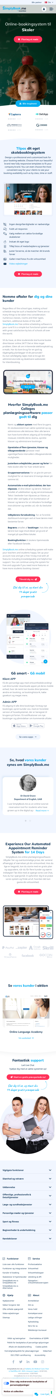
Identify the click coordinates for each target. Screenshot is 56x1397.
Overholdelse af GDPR (39, 1338)
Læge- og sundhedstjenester (17, 1204)
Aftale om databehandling (20, 1346)
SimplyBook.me (10, 324)
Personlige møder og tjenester (18, 1213)
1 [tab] (25, 821)
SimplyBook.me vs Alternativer (10, 1287)
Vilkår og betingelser (16, 1338)
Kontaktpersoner (35, 1313)
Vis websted (24, 1038)
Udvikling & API (34, 1277)
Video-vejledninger (18, 263)
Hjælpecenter (8, 1300)
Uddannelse (9, 1187)
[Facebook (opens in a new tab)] (13, 1362)
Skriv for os (33, 1326)
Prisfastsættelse (35, 1264)
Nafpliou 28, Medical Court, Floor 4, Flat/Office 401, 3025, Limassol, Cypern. (29, 1370)
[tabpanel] (28, 796)
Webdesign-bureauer (37, 1330)
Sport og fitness (11, 1221)
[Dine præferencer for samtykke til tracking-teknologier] (51, 1392)
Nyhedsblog (33, 1321)
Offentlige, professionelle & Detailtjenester (17, 1196)
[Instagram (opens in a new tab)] (42, 1362)
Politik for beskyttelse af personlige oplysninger (28, 1342)
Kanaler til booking (11, 1272)
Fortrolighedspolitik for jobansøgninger (22, 1351)
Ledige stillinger (35, 1317)
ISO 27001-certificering (21, 1355)
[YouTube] (35, 1362)
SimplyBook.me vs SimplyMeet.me (10, 1281)
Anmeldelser (33, 1300)
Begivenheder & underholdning (19, 1230)
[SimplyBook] (14, 9)
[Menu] (51, 9)
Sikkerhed (47, 1351)
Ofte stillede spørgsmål (13, 1309)
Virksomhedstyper (36, 1272)
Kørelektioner (10, 1238)
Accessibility (40, 1355)
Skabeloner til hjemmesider (15, 1277)
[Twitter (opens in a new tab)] (21, 1362)
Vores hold (32, 1309)
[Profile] (44, 9)
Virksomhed (33, 1268)
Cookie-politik (41, 1346)
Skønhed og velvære (13, 1178)
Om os (31, 1305)
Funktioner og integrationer (15, 1268)
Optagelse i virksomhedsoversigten (38, 1281)
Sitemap (6, 1317)
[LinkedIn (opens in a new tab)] (28, 1362)
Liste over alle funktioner (13, 1264)
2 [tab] (30, 821)
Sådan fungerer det (11, 1305)
